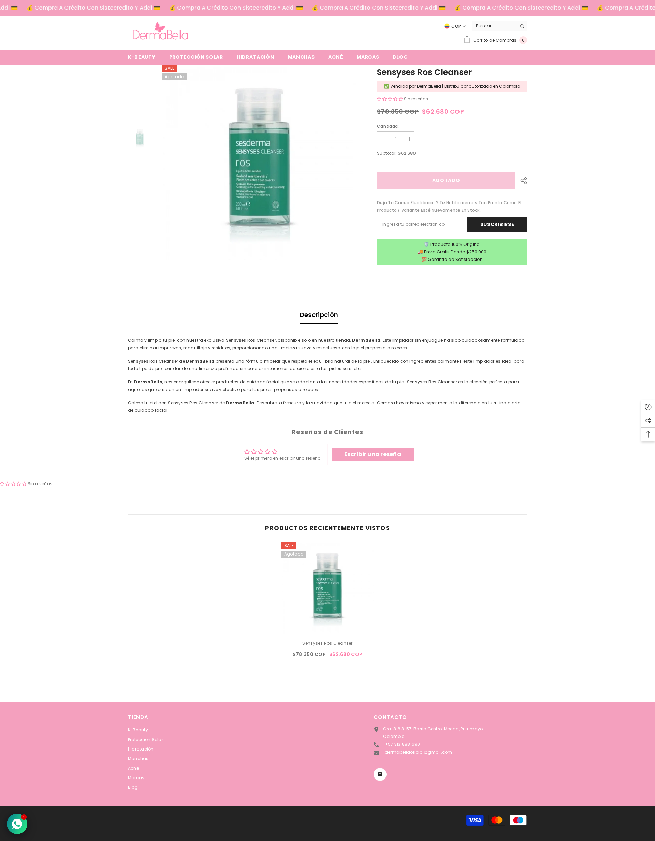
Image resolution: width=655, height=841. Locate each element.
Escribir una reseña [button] (372, 454)
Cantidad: (388, 126)
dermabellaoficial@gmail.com (418, 752)
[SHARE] (521, 180)
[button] (390, 99)
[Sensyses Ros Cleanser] (327, 588)
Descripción (319, 314)
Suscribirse (497, 224)
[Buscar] (499, 26)
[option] (259, 162)
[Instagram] (380, 774)
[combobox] (494, 26)
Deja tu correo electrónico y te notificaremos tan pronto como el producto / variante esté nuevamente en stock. (449, 206)
